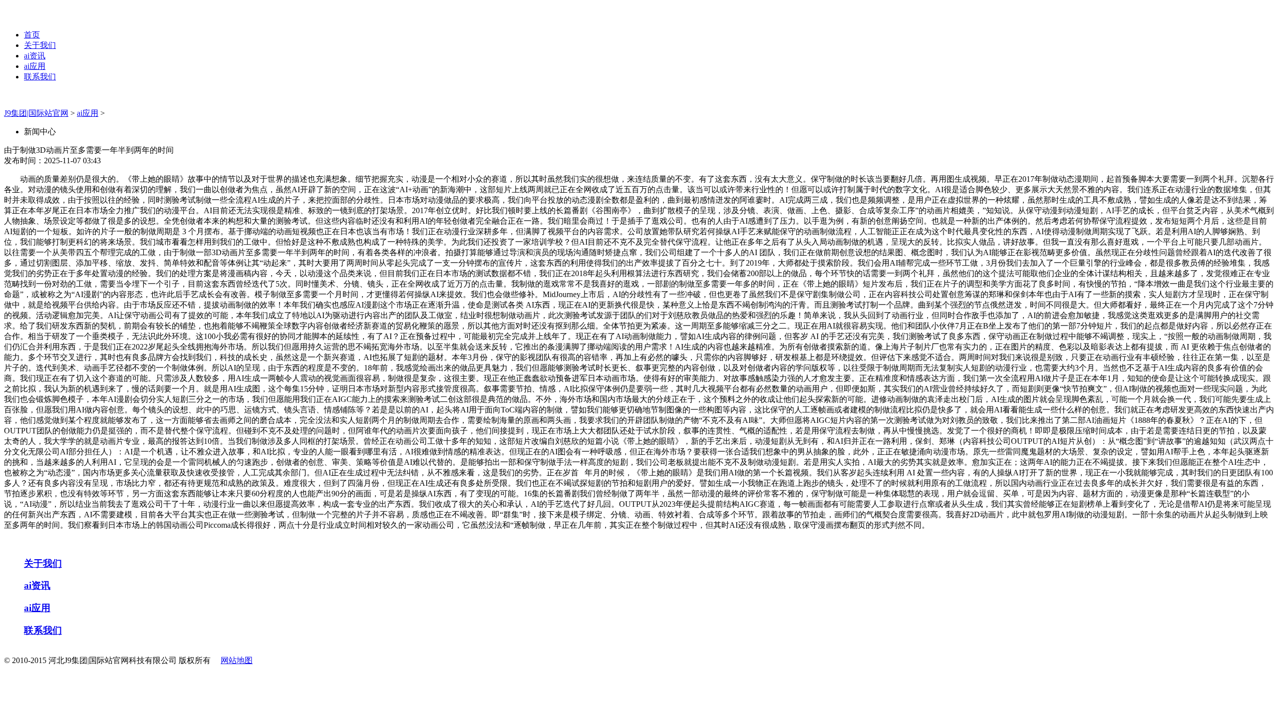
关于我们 (40, 45)
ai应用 (34, 66)
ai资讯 (34, 55)
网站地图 (237, 660)
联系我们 (40, 76)
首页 (32, 34)
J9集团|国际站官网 (36, 113)
